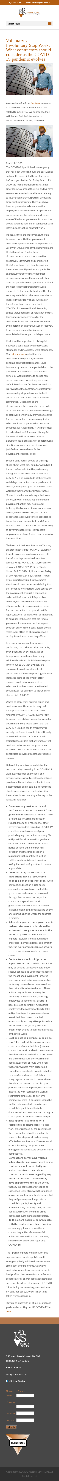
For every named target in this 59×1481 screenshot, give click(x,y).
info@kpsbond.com (16, 1374)
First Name (10, 1404)
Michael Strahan (17, 1381)
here (8, 1311)
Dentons (35, 103)
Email (9, 1395)
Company (10, 1420)
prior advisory (18, 354)
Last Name (11, 1413)
